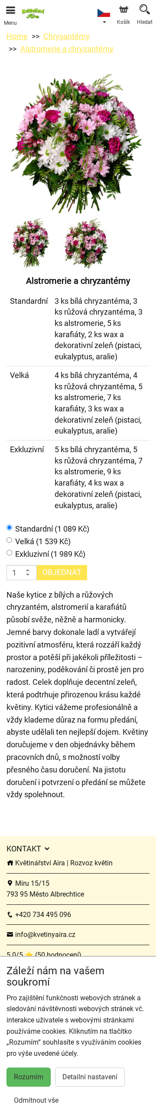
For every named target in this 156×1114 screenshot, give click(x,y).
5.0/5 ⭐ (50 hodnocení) (43, 955)
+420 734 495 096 (42, 914)
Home (17, 36)
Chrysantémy (66, 36)
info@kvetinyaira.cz (44, 934)
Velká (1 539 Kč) (43, 541)
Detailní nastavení (89, 1077)
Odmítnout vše (36, 1100)
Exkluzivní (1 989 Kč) (50, 554)
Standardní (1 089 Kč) (52, 528)
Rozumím (28, 1077)
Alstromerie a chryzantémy (67, 48)
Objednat (61, 572)
